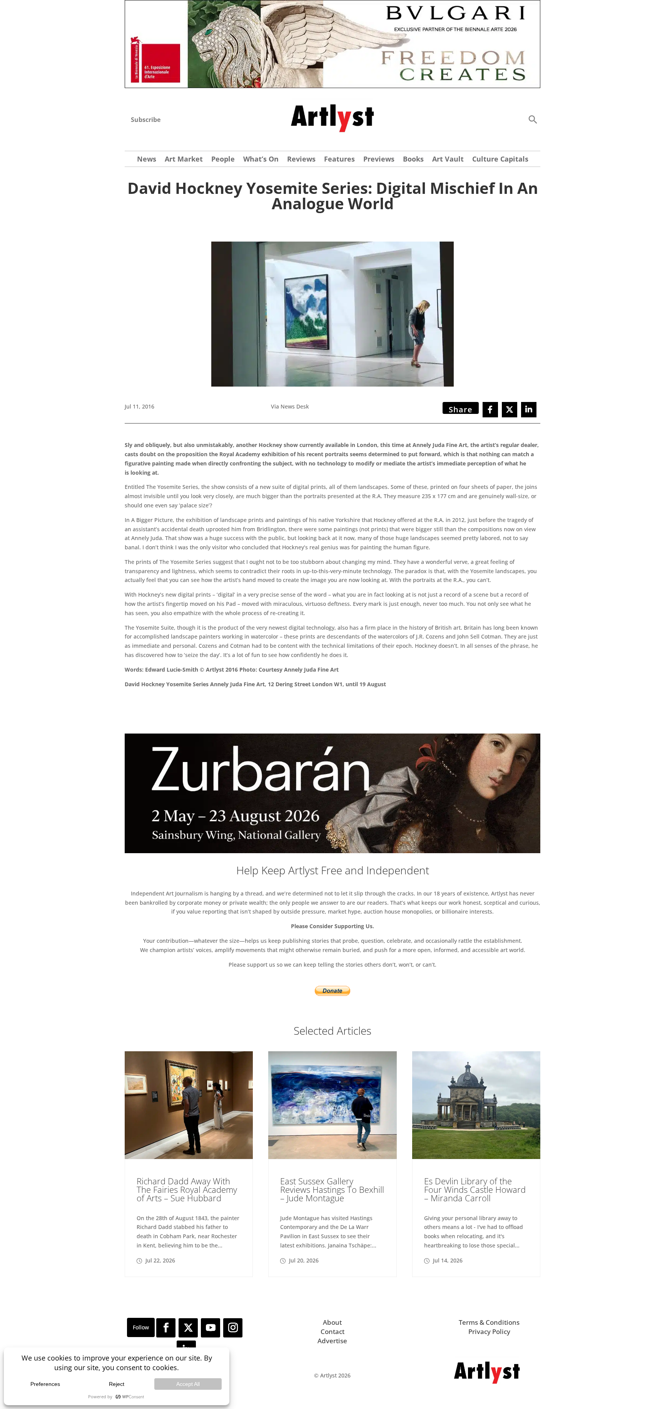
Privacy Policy (489, 1331)
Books (413, 159)
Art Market (184, 159)
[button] (533, 119)
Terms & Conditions (489, 1322)
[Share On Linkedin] (528, 409)
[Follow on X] (188, 1327)
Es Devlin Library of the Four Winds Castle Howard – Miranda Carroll (475, 1189)
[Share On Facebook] (490, 409)
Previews (378, 159)
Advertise (332, 1340)
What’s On (261, 159)
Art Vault (448, 159)
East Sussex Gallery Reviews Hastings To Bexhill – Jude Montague (332, 1189)
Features (339, 159)
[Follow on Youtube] (210, 1327)
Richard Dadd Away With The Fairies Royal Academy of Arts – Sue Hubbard (187, 1189)
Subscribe (145, 119)
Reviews (301, 159)
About (332, 1322)
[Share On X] (509, 409)
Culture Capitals (500, 159)
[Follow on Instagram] (232, 1327)
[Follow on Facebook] (165, 1327)
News (146, 159)
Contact (332, 1331)
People (223, 159)
